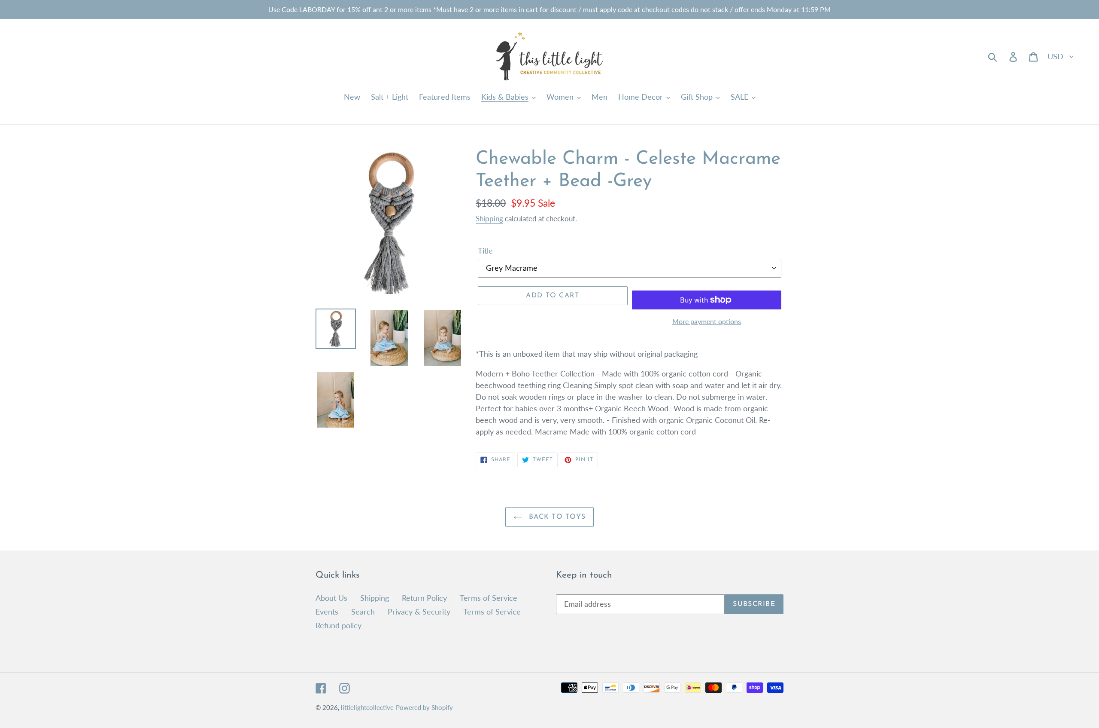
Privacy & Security (419, 611)
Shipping (489, 218)
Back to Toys (556, 517)
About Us (331, 598)
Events (327, 611)
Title (485, 250)
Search (363, 611)
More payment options (706, 321)
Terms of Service (488, 598)
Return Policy (424, 598)
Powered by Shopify (424, 707)
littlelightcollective (367, 707)
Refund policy (338, 625)
